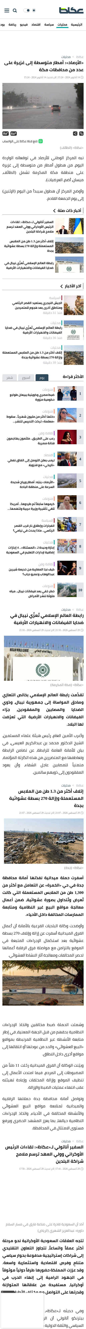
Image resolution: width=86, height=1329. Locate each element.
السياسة (55, 297)
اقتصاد (36, 24)
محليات (62, 24)
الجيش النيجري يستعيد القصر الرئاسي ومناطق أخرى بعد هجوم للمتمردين (37, 305)
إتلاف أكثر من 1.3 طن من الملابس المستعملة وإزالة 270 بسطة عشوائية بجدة (32, 355)
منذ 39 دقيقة (52, 362)
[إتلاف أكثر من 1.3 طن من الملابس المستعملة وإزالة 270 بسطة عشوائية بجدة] (74, 355)
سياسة (49, 24)
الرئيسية (76, 24)
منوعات (47, 389)
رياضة (12, 24)
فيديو (24, 24)
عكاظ (77, 56)
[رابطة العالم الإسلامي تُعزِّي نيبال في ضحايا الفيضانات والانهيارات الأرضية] (74, 330)
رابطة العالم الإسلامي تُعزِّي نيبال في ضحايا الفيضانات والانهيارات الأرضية (33, 330)
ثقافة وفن (45, 433)
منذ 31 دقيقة (52, 312)
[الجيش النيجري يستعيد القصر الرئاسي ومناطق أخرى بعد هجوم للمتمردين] (74, 305)
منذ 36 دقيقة (52, 337)
